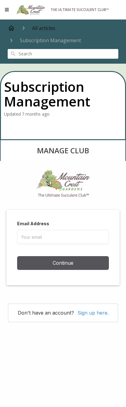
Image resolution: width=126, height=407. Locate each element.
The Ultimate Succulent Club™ (79, 9)
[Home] (11, 28)
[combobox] (63, 54)
